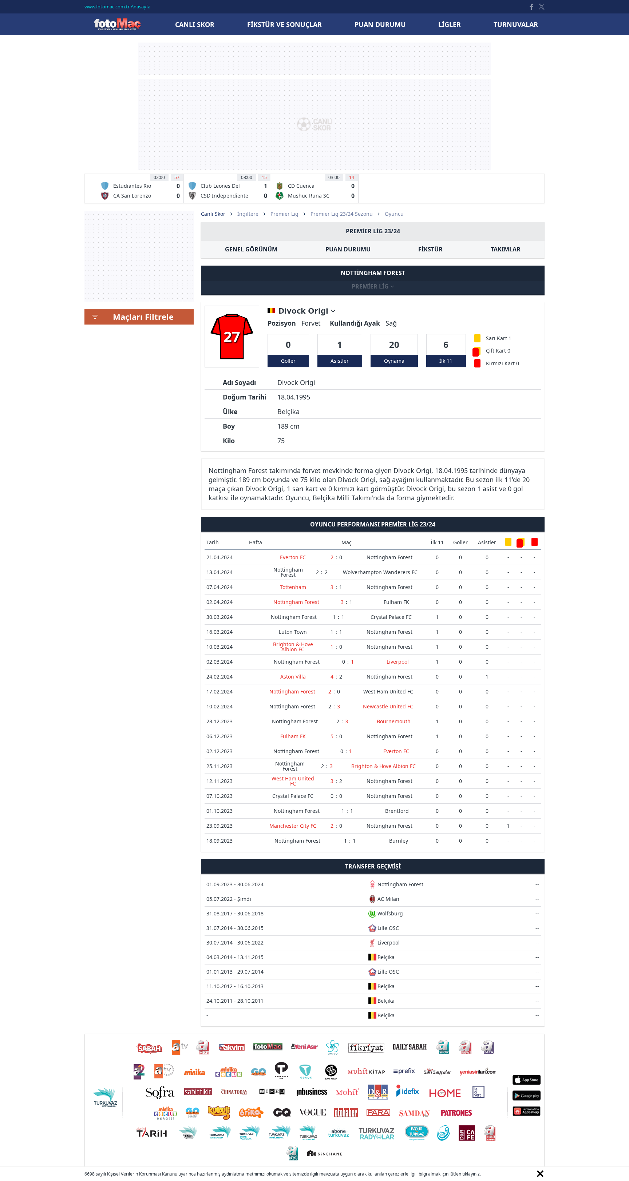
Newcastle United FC (388, 706)
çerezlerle (398, 1174)
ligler (449, 24)
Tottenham (293, 587)
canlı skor (194, 24)
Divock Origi (304, 311)
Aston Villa (293, 676)
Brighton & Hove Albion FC (293, 647)
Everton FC (293, 557)
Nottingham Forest (389, 557)
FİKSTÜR (430, 249)
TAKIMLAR (506, 249)
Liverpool (398, 661)
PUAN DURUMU (348, 249)
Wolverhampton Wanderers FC (380, 572)
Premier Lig (284, 213)
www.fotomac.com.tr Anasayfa (117, 6)
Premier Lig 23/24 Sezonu (341, 213)
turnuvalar (516, 24)
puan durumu (380, 24)
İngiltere (247, 213)
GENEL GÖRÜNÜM (251, 249)
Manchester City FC (292, 825)
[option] (140, 188)
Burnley (398, 840)
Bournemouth (394, 721)
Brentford (397, 810)
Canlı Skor (117, 24)
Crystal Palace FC (391, 616)
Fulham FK (396, 602)
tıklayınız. (471, 1174)
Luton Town (293, 631)
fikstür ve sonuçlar (284, 24)
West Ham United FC (388, 691)
